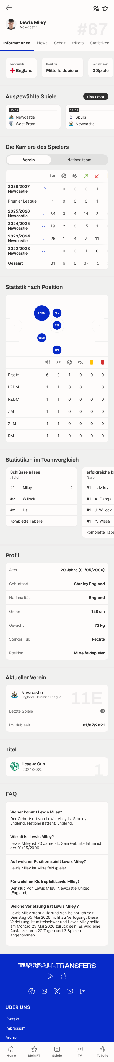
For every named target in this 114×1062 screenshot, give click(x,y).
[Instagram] (44, 991)
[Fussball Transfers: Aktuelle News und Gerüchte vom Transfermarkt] (57, 966)
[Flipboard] (82, 991)
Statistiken (99, 42)
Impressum (15, 1028)
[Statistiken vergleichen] (96, 8)
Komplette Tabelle (26, 521)
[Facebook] (31, 991)
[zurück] (9, 8)
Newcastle (29, 27)
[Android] (50, 976)
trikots (78, 42)
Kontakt (12, 1019)
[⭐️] (105, 8)
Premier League (22, 201)
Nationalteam (79, 159)
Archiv (11, 1037)
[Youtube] (70, 991)
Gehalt (60, 42)
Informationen (16, 42)
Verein (29, 159)
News (42, 42)
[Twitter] (57, 991)
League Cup (33, 763)
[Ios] (63, 976)
